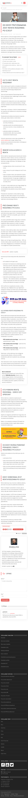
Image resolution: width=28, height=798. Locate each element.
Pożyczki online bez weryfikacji (7, 676)
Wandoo (2, 744)
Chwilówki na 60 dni (5, 660)
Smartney (3, 727)
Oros (2, 721)
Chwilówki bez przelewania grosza (8, 657)
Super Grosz (3, 753)
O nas (11, 795)
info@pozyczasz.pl (6, 772)
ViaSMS (2, 747)
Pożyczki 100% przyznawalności (8, 705)
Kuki (2, 737)
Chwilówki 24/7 (4, 663)
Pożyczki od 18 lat (5, 686)
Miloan (2, 750)
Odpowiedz (12, 613)
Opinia (3, 578)
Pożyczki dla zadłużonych (6, 679)
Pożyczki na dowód (5, 682)
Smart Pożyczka (4, 740)
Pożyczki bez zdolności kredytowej (8, 708)
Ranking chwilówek (5, 650)
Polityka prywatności (18, 795)
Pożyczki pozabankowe (6, 702)
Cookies (13, 794)
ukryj (19, 57)
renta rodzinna (5, 140)
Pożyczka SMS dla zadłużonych (7, 711)
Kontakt (7, 795)
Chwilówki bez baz (5, 666)
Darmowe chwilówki (5, 641)
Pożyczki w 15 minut (5, 695)
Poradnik (24, 533)
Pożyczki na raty (4, 689)
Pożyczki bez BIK (4, 692)
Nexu (2, 724)
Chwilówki (3, 637)
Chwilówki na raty (4, 647)
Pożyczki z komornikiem (6, 699)
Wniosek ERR (5, 251)
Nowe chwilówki (4, 653)
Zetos (2, 734)
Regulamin (7, 794)
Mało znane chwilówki (5, 644)
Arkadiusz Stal (14, 547)
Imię (2, 594)
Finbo (2, 731)
